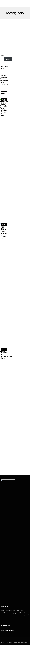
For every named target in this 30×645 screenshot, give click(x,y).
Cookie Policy (24, 642)
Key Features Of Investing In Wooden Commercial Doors (4, 78)
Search (3, 55)
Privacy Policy (16, 642)
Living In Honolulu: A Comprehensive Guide (6, 353)
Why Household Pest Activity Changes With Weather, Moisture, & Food (4, 107)
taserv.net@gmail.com (8, 630)
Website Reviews (14, 31)
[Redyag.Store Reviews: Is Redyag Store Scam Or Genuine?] (15, 37)
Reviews (6, 31)
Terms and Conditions (6, 642)
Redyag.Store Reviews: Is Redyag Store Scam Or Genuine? (14, 48)
